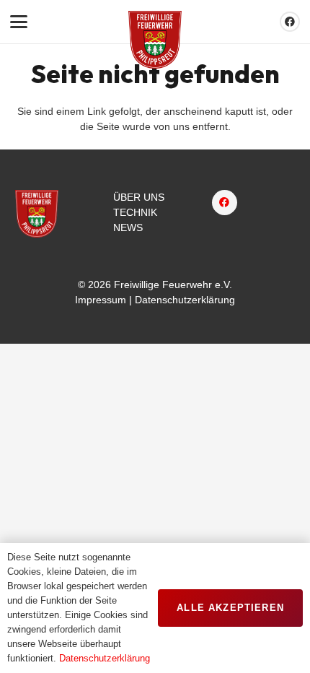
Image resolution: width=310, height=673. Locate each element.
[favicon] (154, 40)
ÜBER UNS (138, 197)
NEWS (128, 227)
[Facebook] (290, 22)
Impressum (100, 299)
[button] (18, 21)
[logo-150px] (36, 214)
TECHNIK (135, 212)
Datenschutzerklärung (185, 299)
